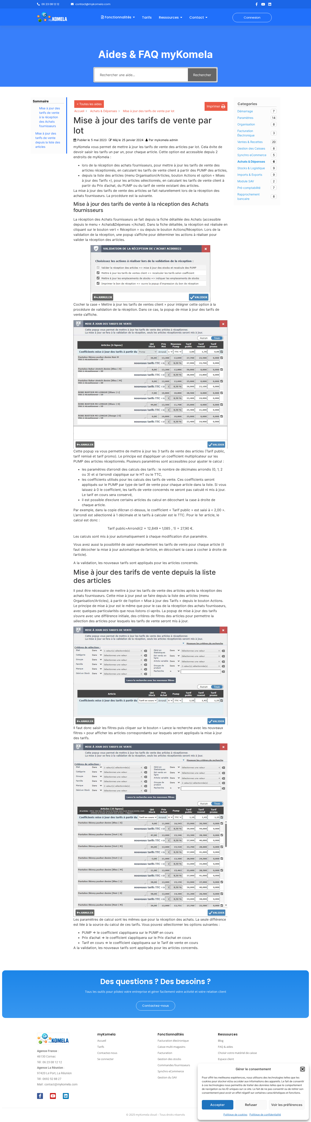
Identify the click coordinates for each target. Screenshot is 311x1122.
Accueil (101, 1040)
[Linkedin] (269, 4)
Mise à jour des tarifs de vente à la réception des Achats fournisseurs (49, 117)
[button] (302, 1069)
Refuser (251, 1105)
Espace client (226, 1059)
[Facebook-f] (256, 4)
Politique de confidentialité (265, 1114)
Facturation (165, 1053)
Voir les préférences (286, 1105)
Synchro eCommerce (171, 1071)
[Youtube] (263, 4)
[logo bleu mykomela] (53, 1038)
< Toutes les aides (89, 104)
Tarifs (100, 1047)
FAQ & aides (225, 1047)
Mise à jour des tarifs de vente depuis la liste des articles (47, 140)
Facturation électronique (173, 1040)
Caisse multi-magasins (171, 1047)
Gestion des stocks (169, 1059)
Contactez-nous (107, 1053)
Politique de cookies (235, 1114)
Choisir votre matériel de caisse (237, 1053)
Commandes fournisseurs (174, 1065)
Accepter (217, 1105)
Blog (220, 1040)
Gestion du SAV (167, 1077)
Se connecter (105, 1059)
